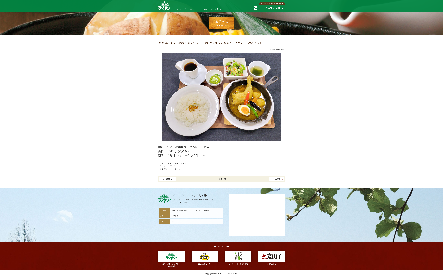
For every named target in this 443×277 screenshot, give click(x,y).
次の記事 (276, 179)
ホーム (179, 9)
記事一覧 (222, 179)
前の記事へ (167, 179)
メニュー (192, 9)
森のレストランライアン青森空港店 (171, 265)
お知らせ (205, 9)
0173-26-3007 (182, 202)
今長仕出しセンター (205, 264)
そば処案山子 (272, 264)
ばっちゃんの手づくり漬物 (238, 264)
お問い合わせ (220, 9)
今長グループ (221, 246)
